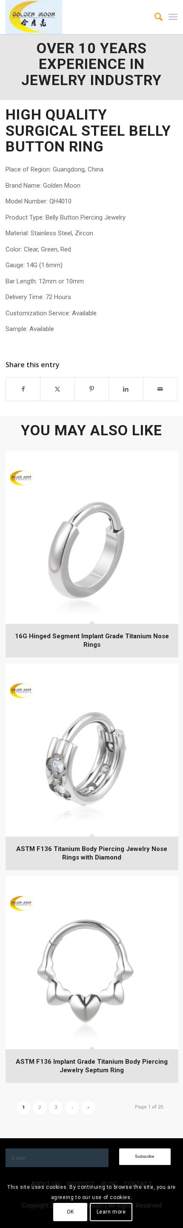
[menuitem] (154, 17)
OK (70, 1212)
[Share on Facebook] (23, 389)
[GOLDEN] (74, 17)
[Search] (154, 17)
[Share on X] (57, 389)
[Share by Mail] (160, 389)
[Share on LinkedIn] (126, 389)
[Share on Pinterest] (92, 389)
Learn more (111, 1212)
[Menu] (173, 17)
